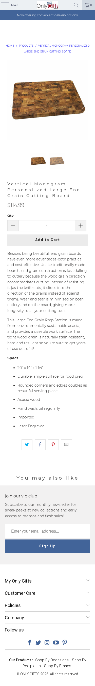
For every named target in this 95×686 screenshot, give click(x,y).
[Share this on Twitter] (27, 444)
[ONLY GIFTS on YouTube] (56, 643)
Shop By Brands (57, 666)
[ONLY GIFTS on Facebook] (29, 643)
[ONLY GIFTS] (47, 5)
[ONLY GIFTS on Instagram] (47, 643)
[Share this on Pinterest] (53, 444)
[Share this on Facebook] (40, 444)
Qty (10, 216)
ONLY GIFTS (30, 674)
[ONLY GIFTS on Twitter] (38, 643)
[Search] (76, 5)
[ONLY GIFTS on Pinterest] (65, 643)
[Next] (83, 106)
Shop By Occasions (52, 660)
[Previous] (12, 106)
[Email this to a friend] (66, 444)
